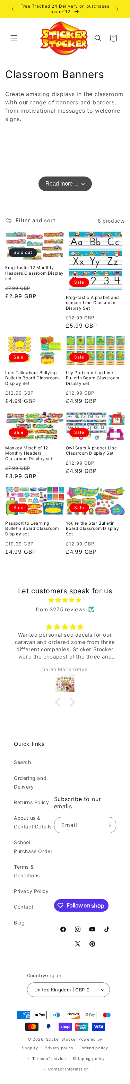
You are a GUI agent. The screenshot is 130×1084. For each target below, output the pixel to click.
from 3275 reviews (61, 609)
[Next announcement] (117, 9)
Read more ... (61, 184)
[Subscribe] (108, 825)
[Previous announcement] (12, 9)
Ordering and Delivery (30, 782)
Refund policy (94, 1048)
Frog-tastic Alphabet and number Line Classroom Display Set (92, 303)
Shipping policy (89, 1058)
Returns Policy (31, 802)
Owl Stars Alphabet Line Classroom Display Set (91, 450)
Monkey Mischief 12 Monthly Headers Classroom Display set (29, 453)
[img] (65, 600)
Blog (19, 923)
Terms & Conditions (27, 871)
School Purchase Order (33, 846)
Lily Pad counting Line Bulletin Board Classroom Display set (92, 378)
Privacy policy (59, 1048)
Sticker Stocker (61, 1039)
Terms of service (49, 1058)
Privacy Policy (31, 891)
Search (22, 762)
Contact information (68, 1069)
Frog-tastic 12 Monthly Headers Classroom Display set (34, 273)
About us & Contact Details (33, 822)
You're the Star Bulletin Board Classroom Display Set (92, 528)
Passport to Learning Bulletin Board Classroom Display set (32, 528)
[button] (13, 38)
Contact (23, 907)
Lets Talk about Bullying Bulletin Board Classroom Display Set (32, 378)
